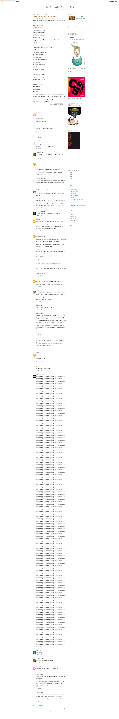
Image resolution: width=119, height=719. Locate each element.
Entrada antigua (62, 708)
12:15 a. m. (39, 174)
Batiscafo (38, 234)
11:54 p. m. (39, 702)
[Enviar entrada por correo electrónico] (53, 104)
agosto (73, 197)
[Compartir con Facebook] (60, 104)
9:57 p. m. (39, 334)
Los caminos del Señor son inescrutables (77, 200)
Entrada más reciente (37, 708)
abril (72, 214)
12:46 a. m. (39, 654)
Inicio (50, 708)
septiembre (73, 195)
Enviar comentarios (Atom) (45, 711)
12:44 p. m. (39, 309)
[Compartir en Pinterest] (62, 104)
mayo (72, 212)
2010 (71, 183)
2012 (71, 179)
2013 (71, 176)
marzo (72, 216)
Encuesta (73, 203)
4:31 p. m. (39, 186)
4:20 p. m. (39, 286)
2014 (71, 174)
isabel (37, 650)
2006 (71, 225)
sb (36, 279)
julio (72, 208)
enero (72, 220)
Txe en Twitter (71, 28)
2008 (71, 187)
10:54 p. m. (39, 349)
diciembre (73, 189)
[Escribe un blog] (57, 104)
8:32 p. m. (39, 137)
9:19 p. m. (39, 158)
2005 (71, 227)
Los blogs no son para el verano (78, 205)
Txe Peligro (39, 152)
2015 (71, 172)
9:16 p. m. (39, 148)
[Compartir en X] (59, 104)
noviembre (73, 191)
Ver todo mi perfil (81, 18)
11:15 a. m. (39, 370)
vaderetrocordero (40, 178)
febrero (73, 218)
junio (72, 210)
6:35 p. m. (39, 646)
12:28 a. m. (39, 207)
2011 (71, 181)
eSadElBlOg (39, 211)
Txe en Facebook (72, 27)
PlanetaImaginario (59, 6)
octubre (73, 193)
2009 (71, 185)
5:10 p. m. (39, 301)
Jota (37, 219)
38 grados (38, 141)
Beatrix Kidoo (39, 162)
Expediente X (39, 666)
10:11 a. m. (39, 215)
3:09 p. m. (39, 275)
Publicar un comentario (38, 705)
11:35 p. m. (39, 670)
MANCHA (38, 374)
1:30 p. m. (39, 230)
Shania (37, 290)
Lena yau (38, 112)
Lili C (37, 352)
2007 (71, 223)
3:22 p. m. (39, 688)
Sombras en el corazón (41, 189)
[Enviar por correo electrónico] (56, 104)
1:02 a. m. (39, 662)
